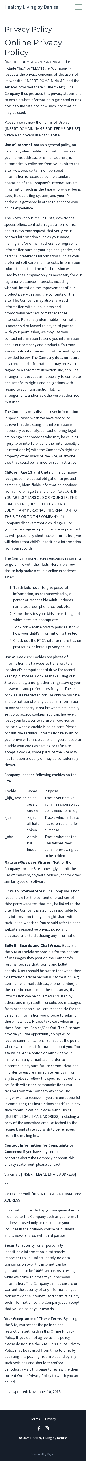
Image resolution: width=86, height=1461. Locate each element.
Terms (35, 1419)
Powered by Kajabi (43, 1454)
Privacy (50, 1419)
